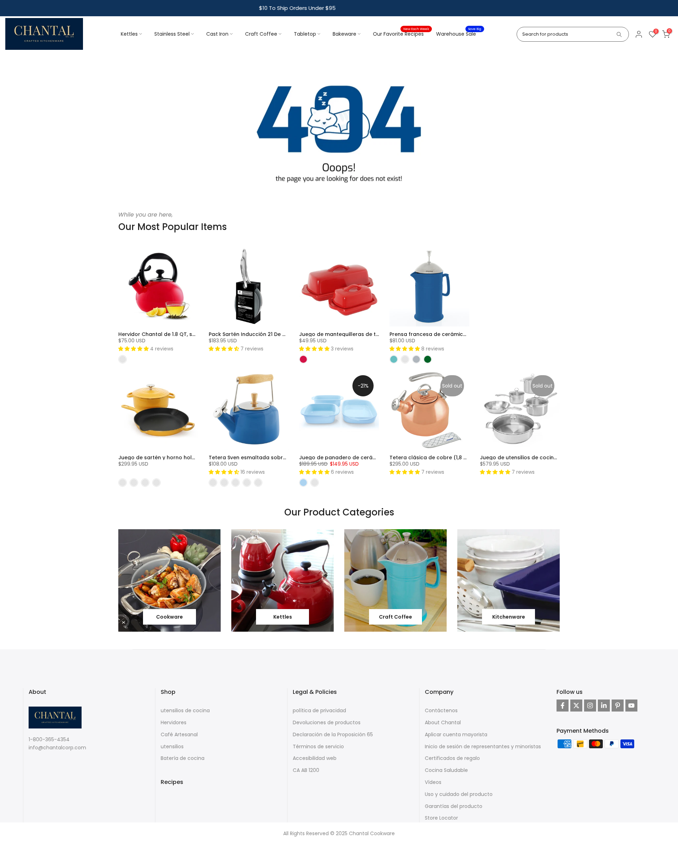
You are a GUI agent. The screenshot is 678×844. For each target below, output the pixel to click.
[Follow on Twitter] (576, 706)
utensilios (172, 746)
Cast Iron (217, 33)
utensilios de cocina (185, 710)
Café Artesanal (179, 734)
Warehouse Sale (458, 33)
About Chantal (443, 722)
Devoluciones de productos (327, 722)
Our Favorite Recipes (401, 33)
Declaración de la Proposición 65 (333, 734)
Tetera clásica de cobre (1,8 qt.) (430, 457)
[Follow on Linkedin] (604, 706)
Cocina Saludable (446, 770)
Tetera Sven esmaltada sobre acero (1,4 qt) (266, 457)
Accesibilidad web (315, 758)
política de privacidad (319, 710)
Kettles (129, 33)
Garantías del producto (453, 806)
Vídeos (433, 782)
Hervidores (173, 722)
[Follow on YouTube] (631, 706)
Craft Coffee (261, 33)
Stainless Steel (172, 33)
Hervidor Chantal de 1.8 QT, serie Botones (171, 334)
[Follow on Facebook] (563, 706)
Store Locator (441, 817)
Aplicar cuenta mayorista (456, 734)
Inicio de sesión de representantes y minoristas (483, 746)
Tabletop (305, 33)
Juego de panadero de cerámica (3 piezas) (356, 457)
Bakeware (344, 33)
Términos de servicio (318, 746)
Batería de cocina (182, 758)
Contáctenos (441, 710)
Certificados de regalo (452, 758)
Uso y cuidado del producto (459, 794)
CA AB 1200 (306, 770)
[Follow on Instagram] (590, 706)
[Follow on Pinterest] (618, 706)
